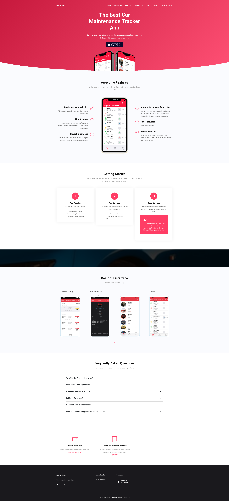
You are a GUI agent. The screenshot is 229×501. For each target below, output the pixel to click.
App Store (114, 455)
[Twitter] (57, 484)
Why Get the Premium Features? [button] (79, 378)
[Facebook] (61, 484)
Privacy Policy (100, 479)
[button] (113, 342)
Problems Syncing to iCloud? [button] (78, 391)
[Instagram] (65, 484)
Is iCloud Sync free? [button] (74, 398)
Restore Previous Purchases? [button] (78, 405)
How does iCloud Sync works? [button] (78, 385)
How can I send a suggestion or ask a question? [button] (86, 411)
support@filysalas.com (75, 452)
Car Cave (113, 497)
